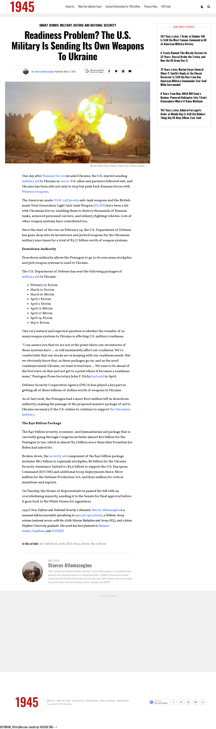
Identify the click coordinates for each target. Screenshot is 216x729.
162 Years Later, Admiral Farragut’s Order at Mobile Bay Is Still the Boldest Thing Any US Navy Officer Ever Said (182, 114)
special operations (88, 515)
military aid (30, 181)
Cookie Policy (123, 700)
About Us (70, 6)
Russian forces (54, 176)
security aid (58, 456)
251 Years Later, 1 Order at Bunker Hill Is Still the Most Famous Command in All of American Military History (183, 40)
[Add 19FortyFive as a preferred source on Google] (94, 71)
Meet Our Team (64, 700)
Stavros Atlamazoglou (44, 71)
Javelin (62, 543)
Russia (77, 543)
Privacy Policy (150, 6)
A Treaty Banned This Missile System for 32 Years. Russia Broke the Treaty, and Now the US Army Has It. (183, 57)
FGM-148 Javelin (66, 200)
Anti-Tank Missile (48, 543)
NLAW (99, 205)
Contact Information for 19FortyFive (122, 6)
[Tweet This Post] (116, 71)
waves (64, 181)
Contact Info (78, 700)
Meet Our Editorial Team (89, 6)
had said (97, 376)
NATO (69, 543)
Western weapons (35, 191)
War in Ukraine (98, 543)
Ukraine (86, 543)
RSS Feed (166, 6)
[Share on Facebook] (109, 71)
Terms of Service (107, 700)
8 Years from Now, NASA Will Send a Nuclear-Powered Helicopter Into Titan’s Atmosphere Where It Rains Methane (183, 97)
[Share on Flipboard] (123, 71)
